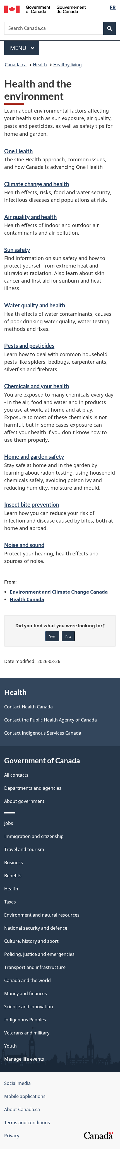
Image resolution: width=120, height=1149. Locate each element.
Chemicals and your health (36, 386)
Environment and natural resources (42, 915)
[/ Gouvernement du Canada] (45, 9)
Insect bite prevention (31, 504)
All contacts (16, 775)
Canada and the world (27, 980)
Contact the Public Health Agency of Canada (50, 720)
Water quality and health (34, 305)
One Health (18, 151)
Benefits (12, 876)
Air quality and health (30, 216)
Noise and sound (24, 544)
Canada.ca (16, 65)
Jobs (8, 823)
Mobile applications (24, 1096)
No (68, 636)
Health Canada (27, 599)
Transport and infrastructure (35, 967)
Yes (52, 636)
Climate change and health (36, 184)
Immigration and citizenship (34, 836)
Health (40, 65)
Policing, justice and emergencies (39, 954)
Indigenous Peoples (25, 1020)
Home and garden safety (34, 456)
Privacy (11, 1136)
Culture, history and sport (31, 941)
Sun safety (17, 249)
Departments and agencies (32, 788)
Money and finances (25, 993)
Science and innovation (28, 1007)
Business (13, 862)
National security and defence (35, 928)
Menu (19, 48)
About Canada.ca (22, 1109)
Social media (17, 1083)
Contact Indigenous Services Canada (42, 733)
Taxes (10, 902)
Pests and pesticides (29, 345)
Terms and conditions (27, 1122)
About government (24, 801)
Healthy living (67, 65)
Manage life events (24, 1059)
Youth (10, 1046)
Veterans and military (26, 1033)
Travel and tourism (24, 849)
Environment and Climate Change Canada (59, 591)
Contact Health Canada (28, 707)
